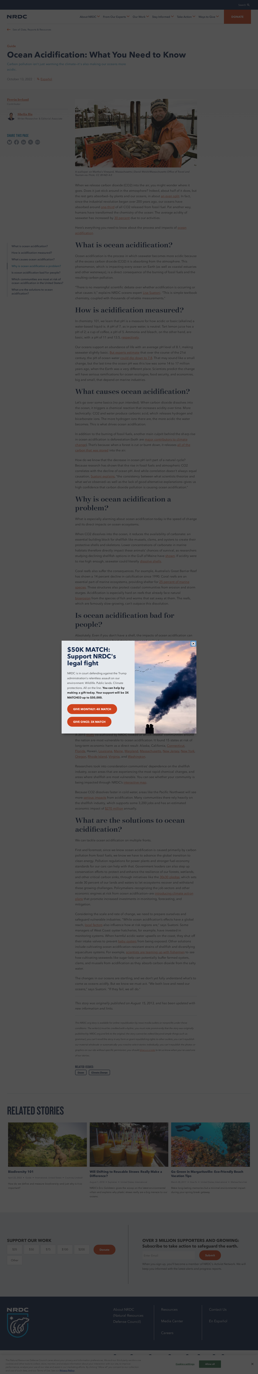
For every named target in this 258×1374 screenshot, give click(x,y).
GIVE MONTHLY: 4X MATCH (92, 709)
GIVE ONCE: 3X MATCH (89, 722)
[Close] (193, 643)
